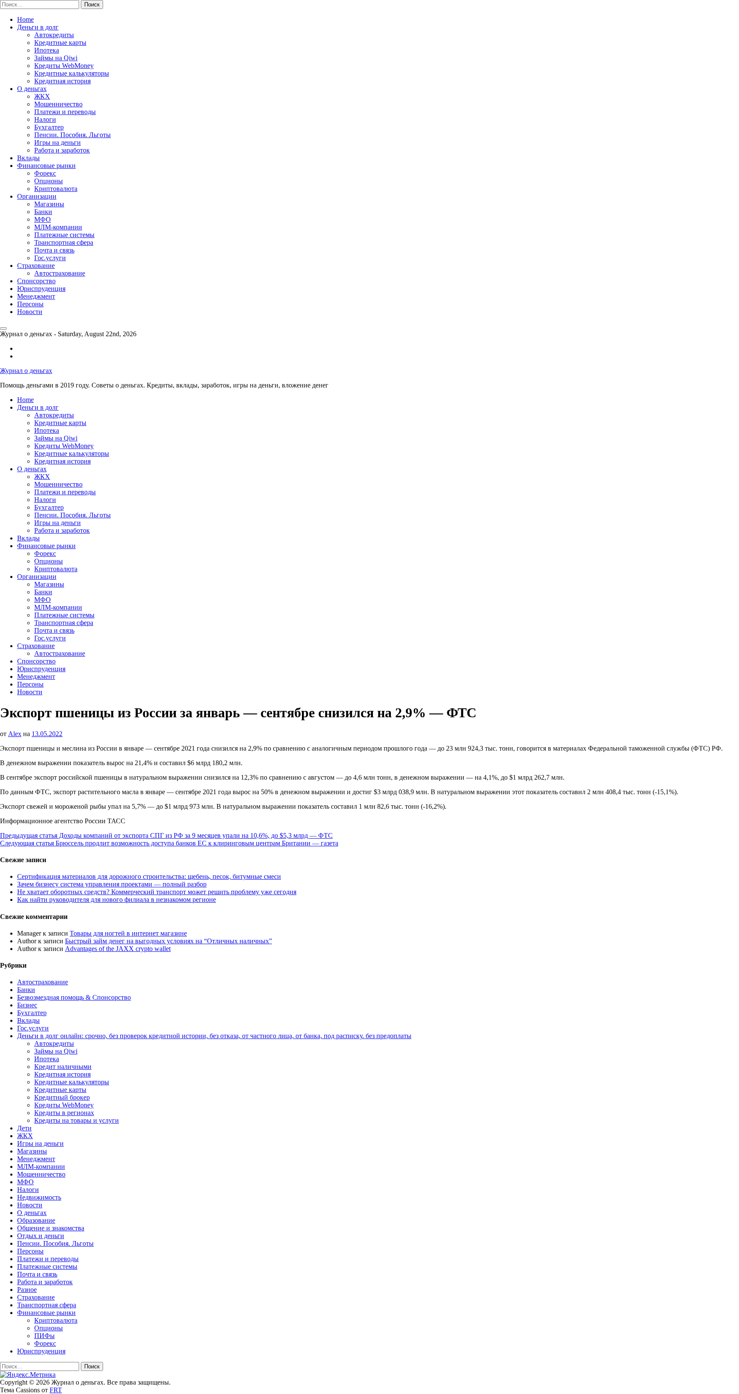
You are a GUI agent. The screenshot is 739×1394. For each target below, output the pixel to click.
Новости (29, 311)
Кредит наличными (63, 1066)
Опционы (48, 181)
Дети (24, 1128)
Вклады (28, 157)
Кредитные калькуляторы (71, 73)
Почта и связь (54, 250)
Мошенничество (58, 104)
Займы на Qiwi (55, 58)
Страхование (36, 265)
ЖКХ (42, 96)
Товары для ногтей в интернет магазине (128, 933)
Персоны (30, 304)
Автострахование (59, 273)
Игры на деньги (57, 142)
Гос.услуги (50, 257)
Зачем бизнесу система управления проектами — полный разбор (112, 884)
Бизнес (27, 1005)
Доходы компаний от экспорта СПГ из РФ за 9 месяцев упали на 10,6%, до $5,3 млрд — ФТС (166, 835)
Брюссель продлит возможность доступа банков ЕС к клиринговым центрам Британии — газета (169, 843)
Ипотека (46, 50)
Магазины (49, 204)
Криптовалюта (55, 188)
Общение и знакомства (50, 1228)
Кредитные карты (60, 42)
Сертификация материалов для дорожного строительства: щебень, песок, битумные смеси (149, 876)
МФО (42, 219)
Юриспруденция (41, 288)
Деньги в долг (38, 27)
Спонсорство (36, 281)
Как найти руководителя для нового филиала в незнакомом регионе (116, 899)
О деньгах (32, 88)
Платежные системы (64, 234)
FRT (56, 1390)
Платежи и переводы (65, 111)
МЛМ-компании (58, 227)
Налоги (45, 119)
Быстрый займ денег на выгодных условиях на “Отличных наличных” (168, 941)
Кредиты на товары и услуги (76, 1120)
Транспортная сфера (63, 242)
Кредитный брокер (62, 1097)
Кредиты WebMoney (64, 65)
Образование (36, 1220)
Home (25, 19)
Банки (43, 211)
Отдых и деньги (40, 1235)
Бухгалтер (49, 127)
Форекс (45, 173)
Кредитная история (62, 81)
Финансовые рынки (46, 165)
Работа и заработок (62, 150)
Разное (27, 1289)
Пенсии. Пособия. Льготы (72, 134)
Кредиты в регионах (64, 1112)
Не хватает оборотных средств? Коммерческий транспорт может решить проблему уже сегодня (156, 891)
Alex (14, 733)
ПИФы (44, 1335)
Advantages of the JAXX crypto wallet (118, 948)
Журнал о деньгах (26, 370)
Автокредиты (54, 34)
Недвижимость (39, 1197)
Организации (36, 196)
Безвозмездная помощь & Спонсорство (74, 997)
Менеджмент (36, 296)
